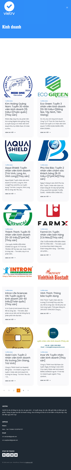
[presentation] (18, 86)
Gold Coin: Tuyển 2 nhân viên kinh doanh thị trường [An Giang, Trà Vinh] (17, 359)
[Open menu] (67, 7)
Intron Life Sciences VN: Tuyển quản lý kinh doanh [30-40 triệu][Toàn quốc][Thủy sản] (16, 299)
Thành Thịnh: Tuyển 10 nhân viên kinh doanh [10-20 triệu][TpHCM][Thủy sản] (17, 236)
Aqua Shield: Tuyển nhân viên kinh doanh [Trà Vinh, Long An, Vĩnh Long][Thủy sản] (17, 172)
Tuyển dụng (9, 101)
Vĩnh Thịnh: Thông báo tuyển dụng (50, 295)
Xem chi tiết (10, 132)
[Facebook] (4, 455)
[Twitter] (8, 455)
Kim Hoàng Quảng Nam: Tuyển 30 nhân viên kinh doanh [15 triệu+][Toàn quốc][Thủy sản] (17, 109)
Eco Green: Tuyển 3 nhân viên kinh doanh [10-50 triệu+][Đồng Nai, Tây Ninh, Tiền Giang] (52, 109)
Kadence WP (29, 462)
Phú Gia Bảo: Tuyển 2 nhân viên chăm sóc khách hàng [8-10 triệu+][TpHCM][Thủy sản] (52, 173)
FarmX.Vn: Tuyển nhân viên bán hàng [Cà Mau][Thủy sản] (52, 234)
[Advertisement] (35, 59)
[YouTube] (16, 455)
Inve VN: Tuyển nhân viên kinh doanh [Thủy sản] (53, 357)
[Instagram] (12, 455)
